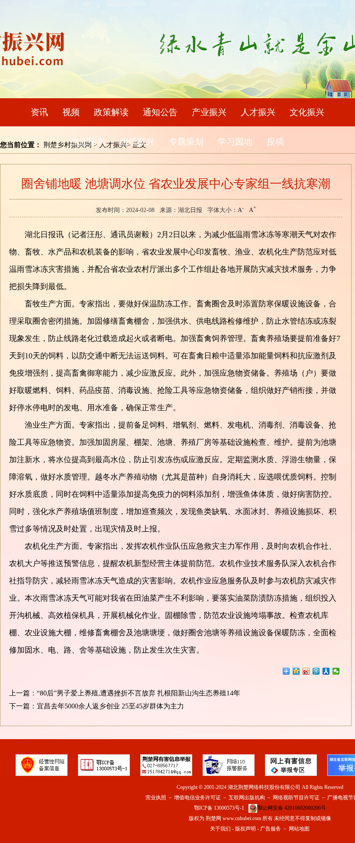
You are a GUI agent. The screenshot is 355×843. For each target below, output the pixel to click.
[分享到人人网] (326, 671)
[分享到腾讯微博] (316, 671)
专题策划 (186, 141)
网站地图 (299, 829)
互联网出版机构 (247, 798)
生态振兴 (88, 141)
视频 (71, 112)
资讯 (39, 112)
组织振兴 (137, 141)
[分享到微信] (336, 671)
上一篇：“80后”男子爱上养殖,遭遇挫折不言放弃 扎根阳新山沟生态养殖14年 (124, 693)
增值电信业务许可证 (197, 798)
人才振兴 (258, 112)
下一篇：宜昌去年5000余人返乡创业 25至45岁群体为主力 (96, 706)
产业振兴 (209, 112)
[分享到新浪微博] (306, 671)
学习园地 (235, 141)
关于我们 (220, 829)
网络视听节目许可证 (296, 798)
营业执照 (155, 798)
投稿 (275, 141)
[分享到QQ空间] (296, 671)
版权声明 (245, 829)
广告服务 (270, 829)
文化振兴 (307, 112)
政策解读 (111, 112)
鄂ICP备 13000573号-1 (219, 808)
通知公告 (160, 112)
